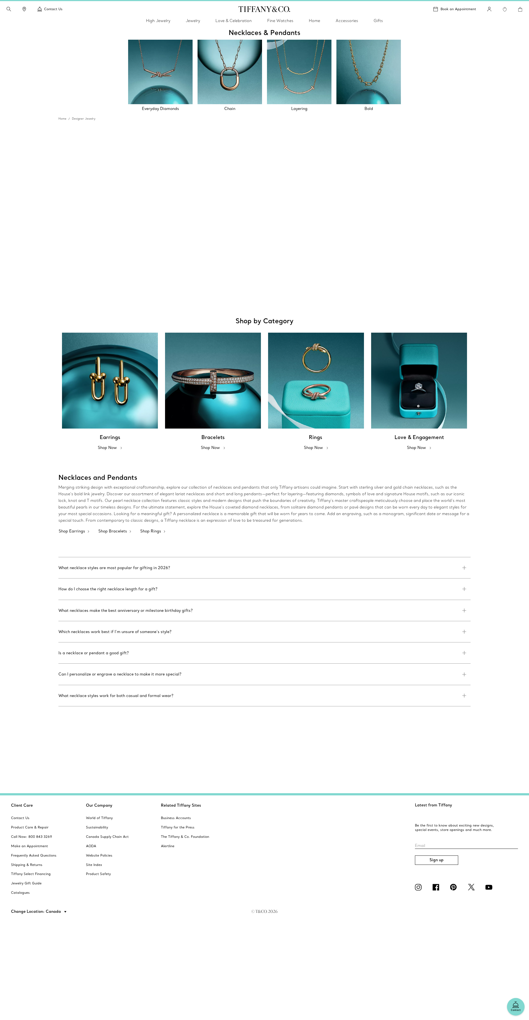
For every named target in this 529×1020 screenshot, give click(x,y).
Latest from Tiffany (433, 805)
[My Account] (489, 9)
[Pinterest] (454, 887)
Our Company (99, 805)
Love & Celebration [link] (233, 20)
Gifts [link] (378, 20)
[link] (24, 9)
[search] (9, 9)
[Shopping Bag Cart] (520, 9)
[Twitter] (472, 887)
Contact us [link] (53, 9)
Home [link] (314, 20)
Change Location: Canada (36, 911)
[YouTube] (489, 887)
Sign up (437, 859)
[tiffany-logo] (264, 9)
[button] (9, 9)
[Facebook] (437, 887)
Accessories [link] (347, 20)
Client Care (22, 805)
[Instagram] (419, 887)
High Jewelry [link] (158, 20)
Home (62, 118)
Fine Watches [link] (280, 20)
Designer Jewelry (83, 118)
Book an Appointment (458, 9)
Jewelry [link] (193, 20)
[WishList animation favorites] (505, 9)
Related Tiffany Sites (181, 805)
